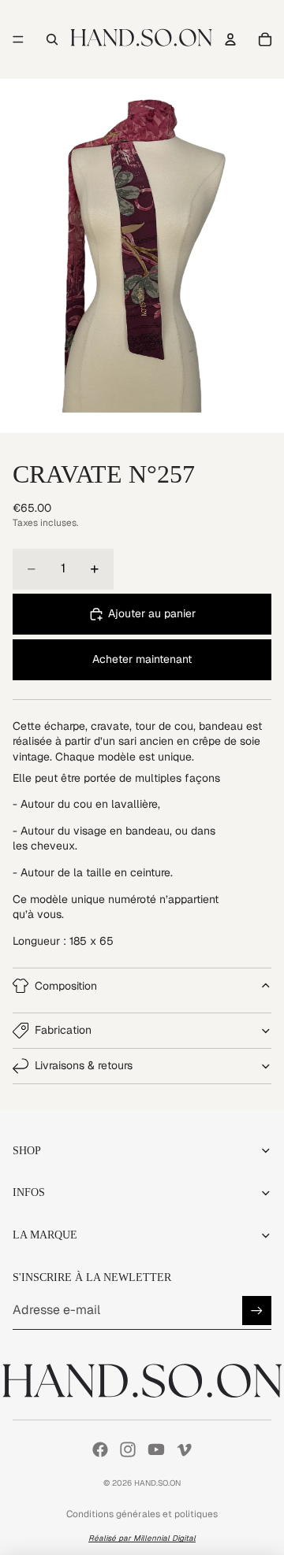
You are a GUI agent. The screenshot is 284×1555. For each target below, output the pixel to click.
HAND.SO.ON (157, 1483)
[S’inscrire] (256, 1310)
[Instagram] (127, 1449)
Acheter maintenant (142, 659)
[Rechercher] (52, 39)
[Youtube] (156, 1449)
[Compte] (230, 39)
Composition (66, 986)
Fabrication (63, 1030)
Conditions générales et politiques (142, 1514)
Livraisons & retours (84, 1065)
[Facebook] (100, 1449)
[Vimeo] (183, 1449)
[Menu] (18, 39)
